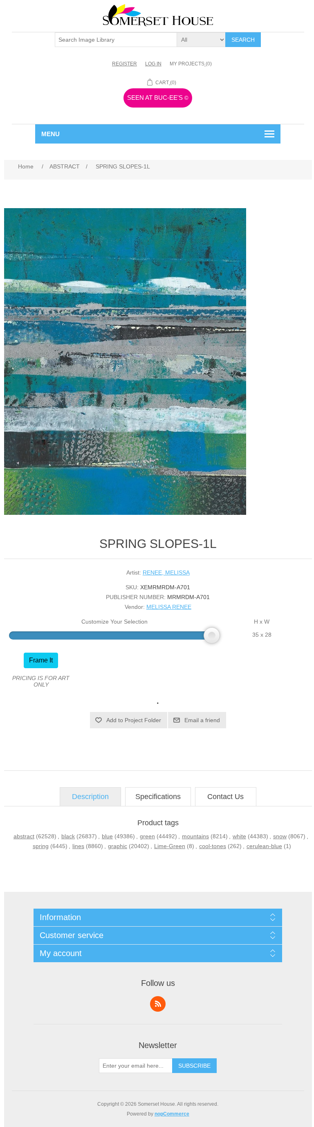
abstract (23, 836)
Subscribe (194, 1065)
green (147, 836)
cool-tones (212, 846)
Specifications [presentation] (158, 796)
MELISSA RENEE (168, 607)
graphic (117, 846)
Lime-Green (169, 846)
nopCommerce (172, 1114)
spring (41, 846)
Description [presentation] (90, 796)
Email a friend (202, 720)
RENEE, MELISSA (166, 572)
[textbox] (116, 39)
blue (107, 836)
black (68, 836)
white (239, 836)
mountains (195, 836)
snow (280, 836)
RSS (158, 1004)
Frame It (41, 660)
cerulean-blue (264, 846)
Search (243, 39)
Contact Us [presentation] (225, 796)
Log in (153, 64)
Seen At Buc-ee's (157, 97)
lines (78, 846)
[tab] (90, 796)
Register (124, 64)
